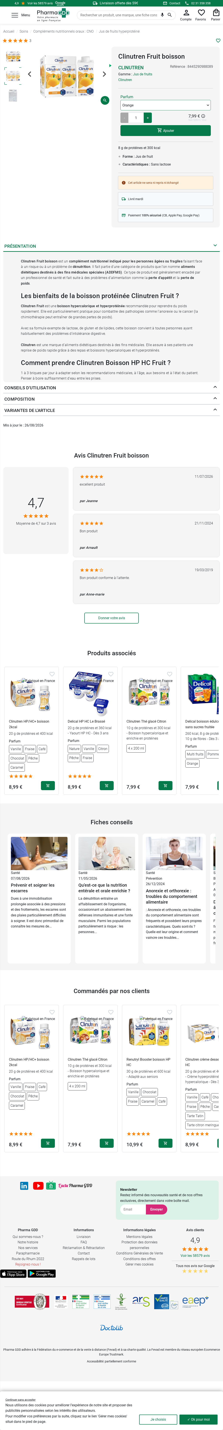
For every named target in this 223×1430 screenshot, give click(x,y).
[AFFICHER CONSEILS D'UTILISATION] (215, 387)
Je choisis (158, 1419)
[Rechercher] (169, 15)
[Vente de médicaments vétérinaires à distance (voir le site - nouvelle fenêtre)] (102, 1302)
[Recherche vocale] (162, 15)
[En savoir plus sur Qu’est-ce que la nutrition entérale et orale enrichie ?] (106, 853)
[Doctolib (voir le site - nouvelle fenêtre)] (111, 1328)
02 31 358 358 (201, 3)
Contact (174, 3)
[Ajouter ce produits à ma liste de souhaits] (218, 40)
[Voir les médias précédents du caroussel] (29, 74)
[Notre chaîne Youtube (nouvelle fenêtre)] (38, 1186)
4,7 (36, 503)
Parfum (126, 97)
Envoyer (156, 1209)
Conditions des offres (139, 1259)
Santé (15, 873)
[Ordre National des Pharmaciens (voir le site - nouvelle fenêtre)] (121, 1301)
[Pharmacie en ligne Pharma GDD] (52, 15)
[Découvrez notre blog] (75, 1186)
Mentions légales (139, 1237)
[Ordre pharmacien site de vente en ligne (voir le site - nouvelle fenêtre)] (80, 1302)
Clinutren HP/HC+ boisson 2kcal (29, 724)
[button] (15, 15)
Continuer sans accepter (20, 1399)
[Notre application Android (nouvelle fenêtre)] (42, 1273)
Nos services (28, 1248)
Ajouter (168, 131)
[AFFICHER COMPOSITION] (215, 399)
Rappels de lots (83, 1259)
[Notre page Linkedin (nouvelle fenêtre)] (24, 1185)
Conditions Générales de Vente (139, 1253)
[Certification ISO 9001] (32, 1302)
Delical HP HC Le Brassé (86, 721)
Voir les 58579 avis (40, 3)
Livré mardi (135, 199)
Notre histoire (28, 1242)
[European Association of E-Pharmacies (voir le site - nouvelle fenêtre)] (195, 1302)
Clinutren (131, 67)
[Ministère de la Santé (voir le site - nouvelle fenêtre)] (61, 1302)
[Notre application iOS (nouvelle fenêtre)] (13, 1273)
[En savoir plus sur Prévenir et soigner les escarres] (39, 853)
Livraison (84, 1237)
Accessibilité (95, 1361)
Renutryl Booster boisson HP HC (148, 1062)
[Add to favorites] (52, 674)
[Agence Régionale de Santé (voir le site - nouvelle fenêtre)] (141, 1302)
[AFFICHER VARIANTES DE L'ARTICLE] (215, 410)
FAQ (84, 1242)
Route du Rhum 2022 (28, 1259)
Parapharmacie (28, 1253)
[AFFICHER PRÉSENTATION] (215, 246)
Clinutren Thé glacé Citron (146, 721)
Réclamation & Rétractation (84, 1248)
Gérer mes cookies (139, 1264)
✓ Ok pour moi (198, 1419)
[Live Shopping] (51, 1186)
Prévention (154, 878)
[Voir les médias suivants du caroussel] (104, 74)
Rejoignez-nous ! (28, 1264)
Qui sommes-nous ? (28, 1237)
